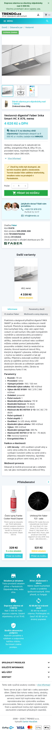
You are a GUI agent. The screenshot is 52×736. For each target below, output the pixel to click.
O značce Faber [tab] (11, 314)
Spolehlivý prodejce (13, 662)
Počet (7, 186)
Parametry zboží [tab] (36, 309)
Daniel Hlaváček (29, 721)
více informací (43, 685)
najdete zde (34, 9)
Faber (14, 225)
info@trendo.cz (32, 215)
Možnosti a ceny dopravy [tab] (36, 314)
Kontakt (6, 677)
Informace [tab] (12, 309)
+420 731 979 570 (33, 209)
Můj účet (7, 672)
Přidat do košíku (26, 193)
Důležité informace (13, 667)
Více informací (14, 158)
